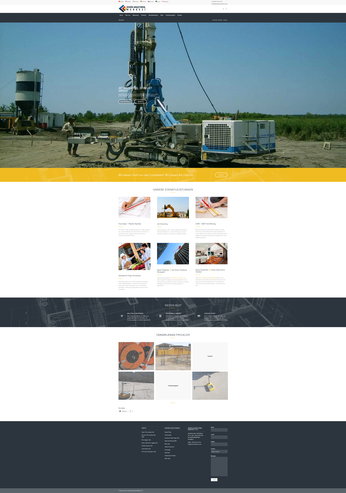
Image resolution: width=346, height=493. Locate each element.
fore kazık (180, 278)
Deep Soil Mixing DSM (171, 441)
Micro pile (167, 444)
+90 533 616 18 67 (217, 1)
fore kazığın (203, 278)
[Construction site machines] (173, 207)
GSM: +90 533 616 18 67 (194, 442)
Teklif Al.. (139, 102)
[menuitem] (121, 1)
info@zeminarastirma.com (220, 4)
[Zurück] (1, 93)
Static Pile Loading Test (148, 432)
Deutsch (121, 20)
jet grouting (213, 278)
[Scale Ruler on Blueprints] (134, 207)
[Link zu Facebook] (226, 8)
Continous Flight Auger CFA (172, 438)
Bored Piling (168, 432)
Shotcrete (167, 452)
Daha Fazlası (125, 102)
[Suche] (226, 15)
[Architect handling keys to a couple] (134, 256)
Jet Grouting (174, 278)
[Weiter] (344, 93)
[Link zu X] (223, 8)
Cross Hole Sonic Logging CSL (150, 443)
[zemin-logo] (132, 12)
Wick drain (167, 458)
